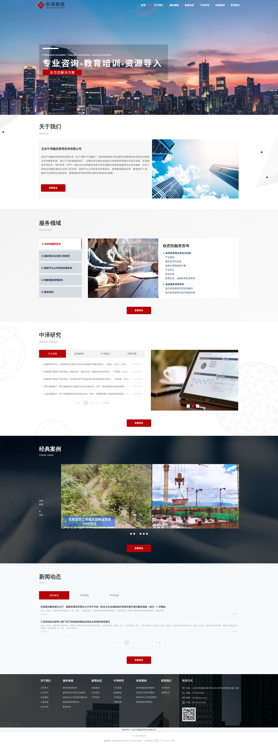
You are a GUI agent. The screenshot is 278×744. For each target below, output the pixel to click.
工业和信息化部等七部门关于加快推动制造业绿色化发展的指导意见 (75, 621)
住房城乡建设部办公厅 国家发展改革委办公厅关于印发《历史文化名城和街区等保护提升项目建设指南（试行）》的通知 (103, 607)
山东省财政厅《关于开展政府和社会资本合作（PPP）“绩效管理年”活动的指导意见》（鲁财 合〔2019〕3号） (87, 394)
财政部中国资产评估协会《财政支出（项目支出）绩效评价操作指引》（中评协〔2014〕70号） (87, 372)
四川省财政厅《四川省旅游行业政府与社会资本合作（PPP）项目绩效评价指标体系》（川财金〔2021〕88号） (87, 386)
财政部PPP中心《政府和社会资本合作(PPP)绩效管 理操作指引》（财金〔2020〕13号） (85, 364)
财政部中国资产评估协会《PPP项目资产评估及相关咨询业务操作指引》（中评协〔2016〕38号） (87, 379)
